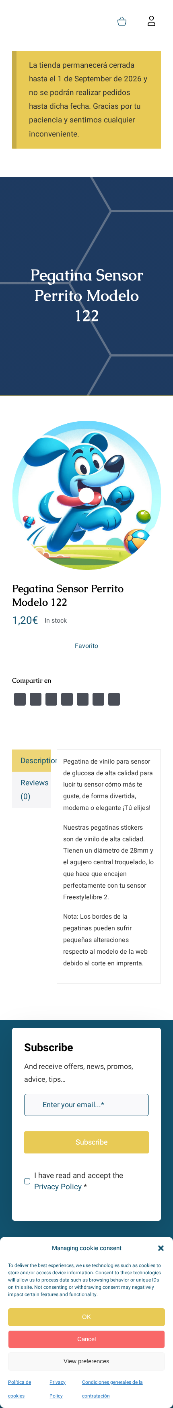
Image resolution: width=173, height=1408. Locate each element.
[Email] (114, 699)
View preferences (86, 1361)
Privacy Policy (58, 1187)
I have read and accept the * (78, 1181)
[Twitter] (35, 699)
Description (36, 760)
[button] (161, 1248)
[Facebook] (20, 699)
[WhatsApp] (83, 699)
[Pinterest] (98, 699)
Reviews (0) (35, 789)
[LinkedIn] (67, 699)
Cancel (86, 1339)
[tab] (31, 761)
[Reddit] (51, 699)
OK (86, 1316)
